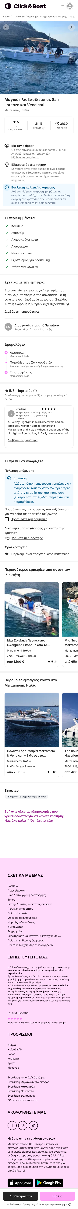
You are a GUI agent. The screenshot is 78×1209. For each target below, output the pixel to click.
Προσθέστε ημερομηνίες (29, 519)
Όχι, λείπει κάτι (41, 820)
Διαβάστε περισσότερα (22, 311)
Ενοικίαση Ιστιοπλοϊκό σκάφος (26, 1077)
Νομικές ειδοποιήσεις (21, 922)
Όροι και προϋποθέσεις (22, 917)
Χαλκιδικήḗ (15, 1049)
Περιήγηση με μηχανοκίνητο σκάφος (46, 16)
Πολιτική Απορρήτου (20, 908)
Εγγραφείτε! (15, 931)
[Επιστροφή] (6, 27)
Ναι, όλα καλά (15, 820)
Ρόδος (11, 1054)
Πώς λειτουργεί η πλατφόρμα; (27, 895)
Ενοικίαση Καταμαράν (21, 1086)
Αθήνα (12, 1044)
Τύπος (11, 899)
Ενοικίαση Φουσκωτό (21, 1091)
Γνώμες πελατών (18, 1012)
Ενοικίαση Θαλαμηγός (21, 1095)
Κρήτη (11, 1063)
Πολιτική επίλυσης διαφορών (26, 940)
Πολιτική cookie (17, 913)
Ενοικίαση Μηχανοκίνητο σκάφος (28, 1082)
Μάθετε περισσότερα (27, 538)
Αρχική (6, 16)
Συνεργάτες (15, 926)
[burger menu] (63, 6)
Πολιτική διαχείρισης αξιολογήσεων (30, 945)
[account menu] (69, 6)
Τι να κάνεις (18, 16)
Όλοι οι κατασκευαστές (22, 1100)
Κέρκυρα (13, 1058)
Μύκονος (13, 1067)
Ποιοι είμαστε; (17, 890)
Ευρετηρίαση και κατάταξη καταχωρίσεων (34, 935)
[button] (39, 91)
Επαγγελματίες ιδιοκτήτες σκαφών (30, 904)
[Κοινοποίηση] (71, 27)
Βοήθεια (13, 885)
